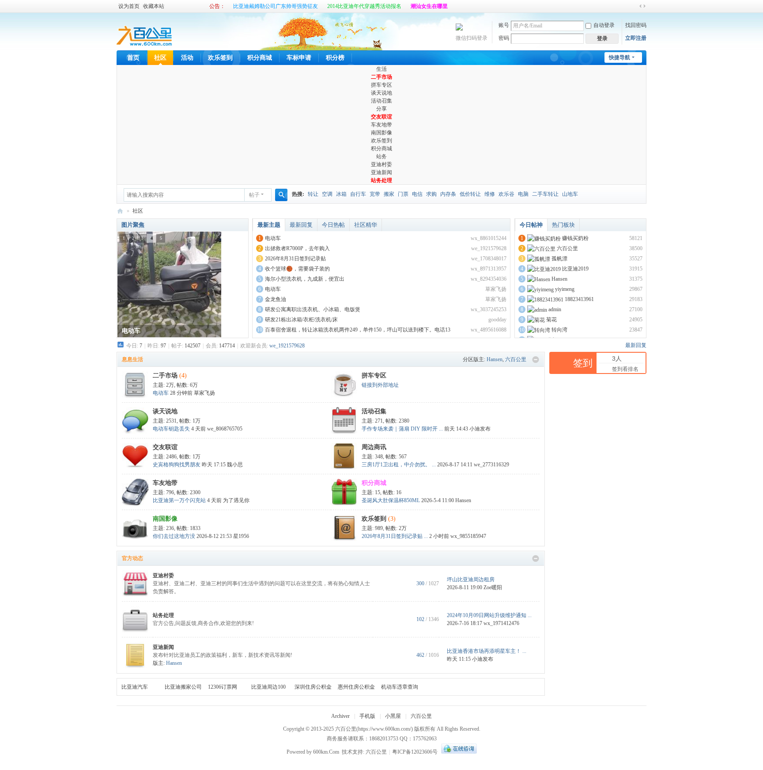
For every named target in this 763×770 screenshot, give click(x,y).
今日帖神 (531, 224)
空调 (327, 194)
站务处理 (381, 180)
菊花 (551, 319)
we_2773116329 (491, 464)
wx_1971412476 (501, 623)
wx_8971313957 (488, 269)
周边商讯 (374, 447)
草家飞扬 (495, 289)
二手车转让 (545, 194)
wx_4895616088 (488, 330)
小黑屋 (393, 716)
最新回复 (301, 224)
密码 (504, 38)
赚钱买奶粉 (575, 238)
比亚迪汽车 (134, 687)
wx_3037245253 (488, 309)
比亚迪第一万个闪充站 (179, 500)
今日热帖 (333, 224)
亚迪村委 (381, 164)
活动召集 (381, 101)
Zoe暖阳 (492, 587)
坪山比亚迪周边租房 (471, 579)
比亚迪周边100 (268, 687)
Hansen (559, 279)
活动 (187, 57)
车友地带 (381, 125)
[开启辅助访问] (634, 6)
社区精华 (365, 224)
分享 (381, 109)
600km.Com (326, 752)
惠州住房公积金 (356, 687)
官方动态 (132, 558)
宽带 (375, 194)
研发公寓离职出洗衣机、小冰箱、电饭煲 (312, 309)
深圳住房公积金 (313, 687)
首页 (133, 57)
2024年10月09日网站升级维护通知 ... (489, 615)
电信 (417, 194)
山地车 (570, 194)
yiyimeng (564, 289)
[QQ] (458, 752)
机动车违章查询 (399, 687)
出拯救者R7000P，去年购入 (297, 248)
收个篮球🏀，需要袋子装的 (297, 269)
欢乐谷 (506, 194)
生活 (381, 69)
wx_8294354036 (488, 279)
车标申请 (299, 57)
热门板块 (563, 224)
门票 (403, 194)
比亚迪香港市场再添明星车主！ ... (486, 651)
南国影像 (381, 133)
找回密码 (635, 25)
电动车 (273, 238)
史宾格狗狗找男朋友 (176, 464)
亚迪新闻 (381, 172)
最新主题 (268, 224)
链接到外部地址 (380, 385)
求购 (431, 194)
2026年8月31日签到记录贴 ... (395, 536)
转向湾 (559, 330)
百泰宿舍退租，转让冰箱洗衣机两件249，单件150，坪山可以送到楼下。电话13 (357, 330)
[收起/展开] (536, 359)
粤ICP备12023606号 (415, 752)
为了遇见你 (236, 500)
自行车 (358, 194)
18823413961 (579, 299)
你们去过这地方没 (174, 536)
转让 (313, 194)
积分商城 (259, 57)
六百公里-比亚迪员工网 (120, 211)
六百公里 (567, 248)
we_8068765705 (224, 429)
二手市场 (381, 77)
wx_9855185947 (468, 536)
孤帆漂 (559, 258)
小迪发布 (480, 429)
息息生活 (132, 359)
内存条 (448, 194)
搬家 (389, 194)
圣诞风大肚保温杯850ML (391, 500)
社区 (160, 57)
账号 (504, 25)
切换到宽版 (642, 6)
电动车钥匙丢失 (171, 429)
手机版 (367, 716)
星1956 (241, 536)
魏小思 (235, 464)
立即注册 (635, 38)
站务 (381, 156)
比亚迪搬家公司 (183, 687)
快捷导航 (619, 57)
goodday (497, 319)
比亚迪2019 (575, 269)
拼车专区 (381, 85)
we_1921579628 (488, 248)
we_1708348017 (488, 258)
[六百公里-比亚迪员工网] (145, 31)
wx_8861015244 (488, 238)
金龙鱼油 (275, 299)
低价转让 (470, 194)
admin (554, 309)
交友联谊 (381, 117)
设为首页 (129, 6)
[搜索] (281, 195)
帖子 (254, 195)
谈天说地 (381, 93)
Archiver (340, 716)
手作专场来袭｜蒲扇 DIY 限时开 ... (402, 429)
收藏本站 (153, 6)
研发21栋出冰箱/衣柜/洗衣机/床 (301, 319)
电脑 (523, 194)
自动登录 (604, 25)
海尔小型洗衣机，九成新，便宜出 (304, 279)
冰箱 (341, 194)
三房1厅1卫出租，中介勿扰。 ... (399, 464)
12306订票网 (222, 687)
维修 (489, 194)
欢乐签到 (220, 57)
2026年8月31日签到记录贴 (295, 258)
